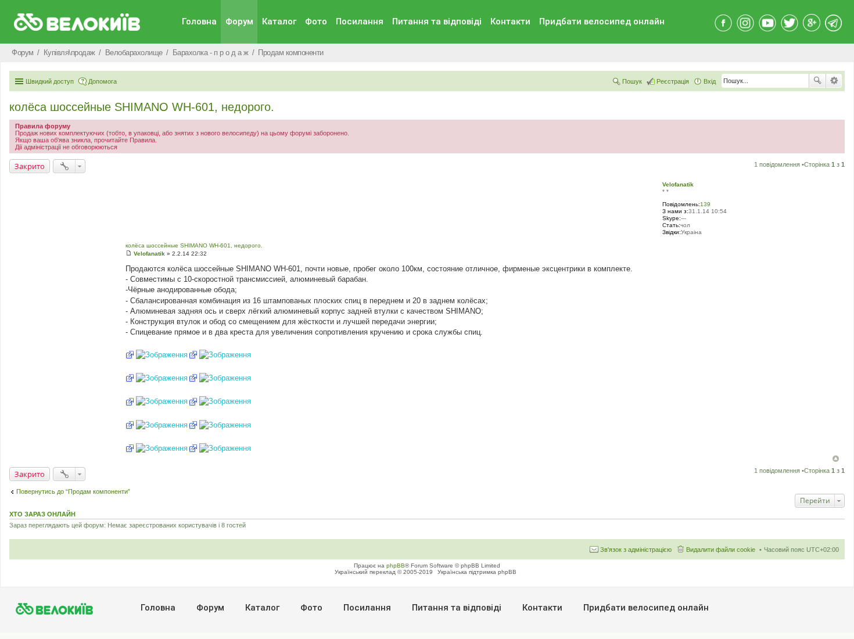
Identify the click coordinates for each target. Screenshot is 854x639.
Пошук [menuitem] (632, 81)
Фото (316, 21)
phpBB (395, 565)
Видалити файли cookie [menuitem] (720, 549)
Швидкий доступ (50, 81)
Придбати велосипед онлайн (602, 21)
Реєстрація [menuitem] (672, 81)
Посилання (359, 21)
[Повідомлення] (128, 253)
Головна (199, 21)
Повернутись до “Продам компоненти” (73, 491)
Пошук (817, 81)
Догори (836, 458)
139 (705, 204)
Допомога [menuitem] (102, 81)
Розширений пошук (834, 81)
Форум (239, 21)
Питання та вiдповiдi (437, 21)
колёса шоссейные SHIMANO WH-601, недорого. (141, 106)
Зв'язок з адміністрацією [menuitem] (636, 549)
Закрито (30, 166)
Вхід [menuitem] (710, 81)
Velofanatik (678, 184)
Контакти (510, 21)
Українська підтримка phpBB (476, 572)
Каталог (279, 21)
